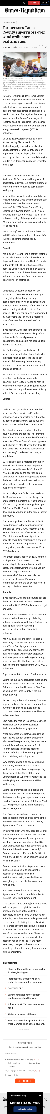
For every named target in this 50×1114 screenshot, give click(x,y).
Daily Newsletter (14, 1063)
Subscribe (34, 3)
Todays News (9, 23)
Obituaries (11, 1066)
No (17, 1075)
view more (24, 1029)
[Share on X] (45, 47)
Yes (9, 1075)
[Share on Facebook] (41, 47)
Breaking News (34, 1063)
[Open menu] (3, 3)
